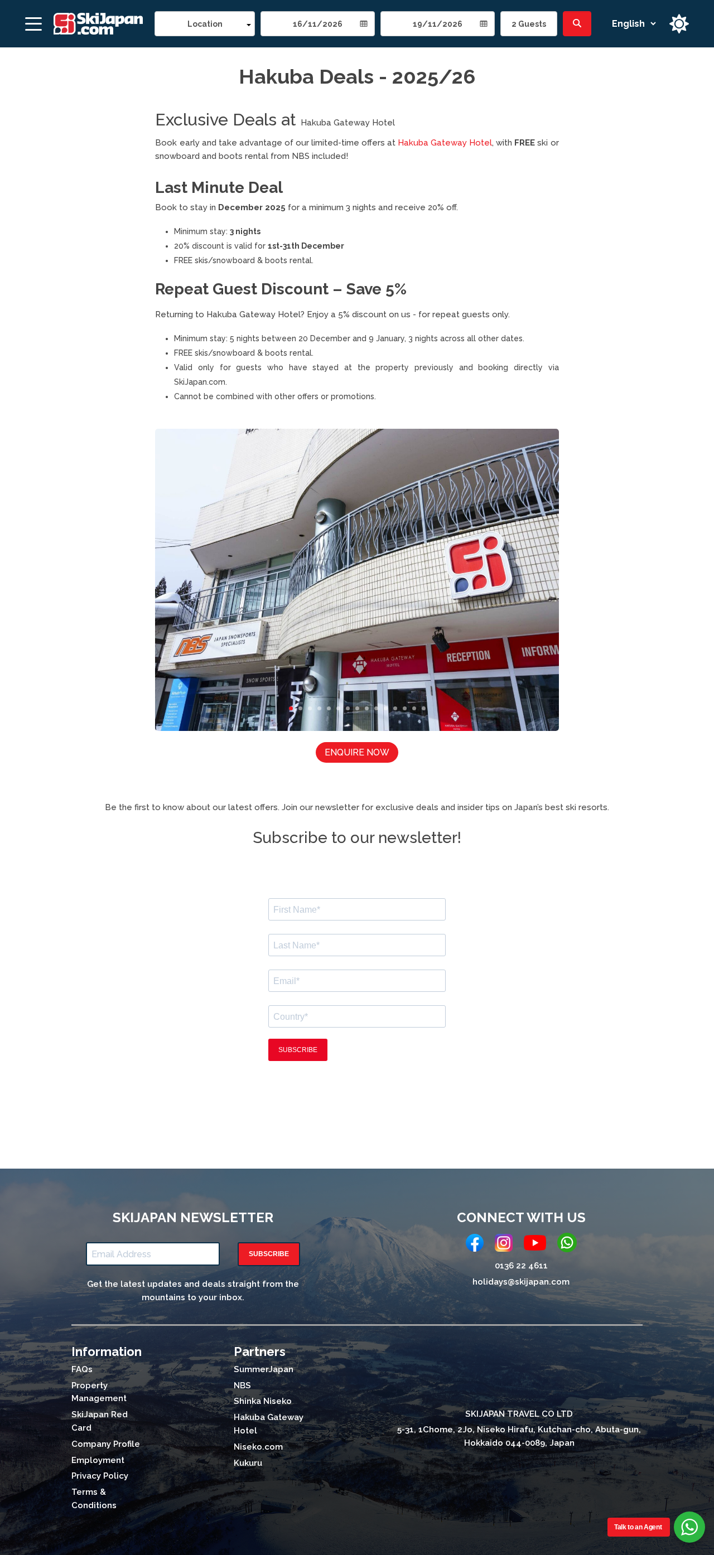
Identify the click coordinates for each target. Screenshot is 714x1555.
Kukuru (248, 1463)
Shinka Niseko (263, 1401)
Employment (97, 1460)
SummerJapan (263, 1369)
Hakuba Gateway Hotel (348, 123)
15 (424, 708)
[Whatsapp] (567, 1245)
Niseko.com (258, 1447)
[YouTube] (535, 1245)
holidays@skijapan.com (521, 1282)
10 (376, 708)
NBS (242, 1385)
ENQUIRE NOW (357, 752)
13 (405, 708)
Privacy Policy (99, 1476)
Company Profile (105, 1444)
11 (386, 708)
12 (395, 708)
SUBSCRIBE (269, 1254)
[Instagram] (504, 1245)
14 (414, 708)
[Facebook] (475, 1245)
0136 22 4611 (521, 1266)
